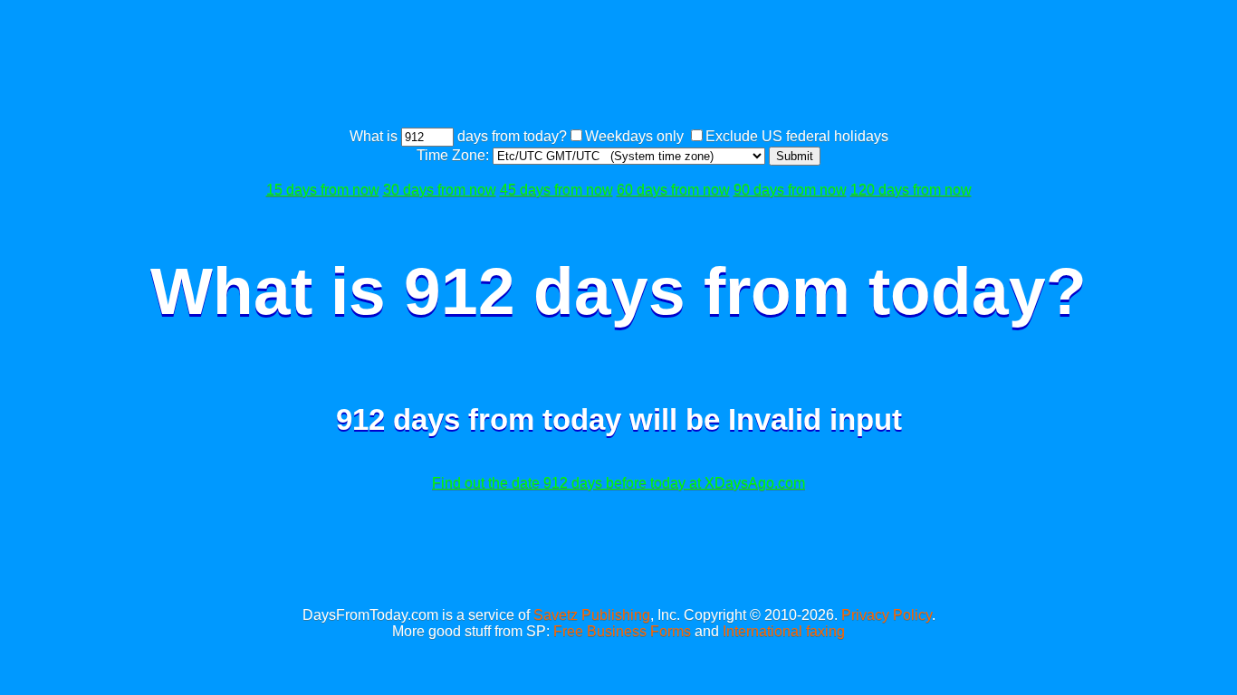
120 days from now (911, 189)
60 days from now (673, 189)
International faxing (784, 631)
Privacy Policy (886, 615)
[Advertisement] (618, 66)
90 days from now (790, 189)
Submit (794, 156)
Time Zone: (455, 155)
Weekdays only (634, 136)
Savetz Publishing (591, 615)
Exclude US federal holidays (796, 136)
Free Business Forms (622, 631)
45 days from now (556, 189)
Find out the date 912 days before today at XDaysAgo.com (618, 482)
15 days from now (322, 189)
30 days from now (439, 189)
